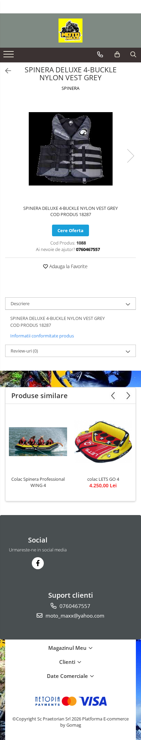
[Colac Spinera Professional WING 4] (38, 441)
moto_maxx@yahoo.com (74, 615)
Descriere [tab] (20, 303)
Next (130, 156)
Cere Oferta (70, 230)
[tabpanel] (70, 149)
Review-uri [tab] (24, 351)
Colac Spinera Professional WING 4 (38, 482)
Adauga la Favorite (68, 266)
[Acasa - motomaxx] (70, 31)
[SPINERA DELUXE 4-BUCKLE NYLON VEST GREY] (70, 149)
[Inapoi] (5, 70)
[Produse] (9, 56)
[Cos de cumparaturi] (117, 54)
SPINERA (70, 88)
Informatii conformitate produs (42, 336)
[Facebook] (38, 563)
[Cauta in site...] (133, 54)
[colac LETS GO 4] (103, 441)
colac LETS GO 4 (103, 479)
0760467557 (74, 605)
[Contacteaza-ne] (100, 54)
